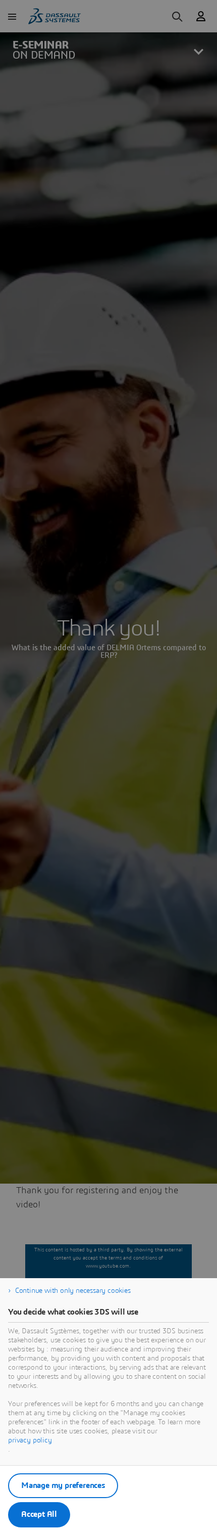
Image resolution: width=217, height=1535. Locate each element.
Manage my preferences (63, 1485)
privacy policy (30, 1440)
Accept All (39, 1514)
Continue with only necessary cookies (73, 1290)
